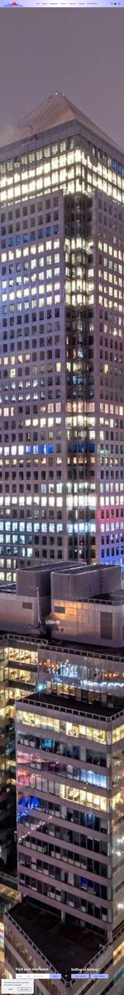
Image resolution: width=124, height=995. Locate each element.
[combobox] (40, 976)
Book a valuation (80, 976)
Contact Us (72, 3)
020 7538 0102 (92, 3)
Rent (28, 976)
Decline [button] (11, 989)
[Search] (112, 3)
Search (55, 976)
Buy (21, 976)
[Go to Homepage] (13, 3)
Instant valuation (99, 976)
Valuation (82, 3)
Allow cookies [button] (24, 989)
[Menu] (119, 3)
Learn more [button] (18, 985)
